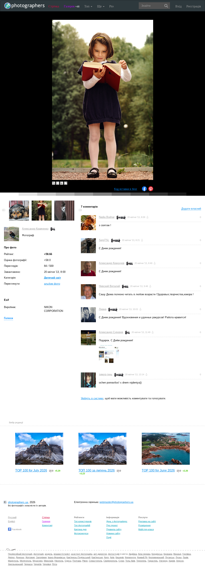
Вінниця (177, 554)
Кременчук (130, 557)
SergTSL (104, 240)
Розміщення (144, 525)
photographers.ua (18, 502)
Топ (87, 6)
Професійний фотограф (20, 554)
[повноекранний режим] (65, 183)
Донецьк (20, 557)
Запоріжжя (41, 557)
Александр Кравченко (35, 228)
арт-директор (100, 554)
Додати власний (191, 208)
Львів (185, 557)
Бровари (168, 554)
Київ (112, 557)
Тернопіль (141, 561)
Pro (111, 6)
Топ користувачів (82, 521)
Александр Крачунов (111, 263)
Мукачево (38, 561)
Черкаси (28, 564)
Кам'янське (97, 557)
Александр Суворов (111, 332)
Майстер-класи (146, 529)
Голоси (8, 318)
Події (108, 537)
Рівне (85, 561)
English (11, 521)
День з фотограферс (116, 521)
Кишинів (120, 557)
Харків (172, 561)
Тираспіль (153, 561)
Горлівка (186, 554)
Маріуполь (13, 561)
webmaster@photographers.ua (116, 502)
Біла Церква (144, 554)
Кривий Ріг (142, 557)
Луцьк (179, 557)
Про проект (112, 525)
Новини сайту (113, 533)
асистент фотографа (81, 554)
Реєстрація (193, 6)
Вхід (178, 6)
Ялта (54, 564)
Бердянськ (157, 554)
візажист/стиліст (62, 554)
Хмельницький (15, 564)
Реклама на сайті (147, 521)
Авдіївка (133, 554)
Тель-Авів (130, 561)
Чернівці (47, 564)
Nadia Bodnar (107, 217)
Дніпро (11, 557)
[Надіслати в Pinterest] (150, 190)
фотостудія (114, 554)
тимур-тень (105, 374)
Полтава (76, 561)
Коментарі (47, 525)
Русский (12, 517)
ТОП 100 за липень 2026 (96, 470)
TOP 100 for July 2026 (31, 470)
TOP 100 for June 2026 (158, 470)
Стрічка (53, 6)
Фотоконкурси (81, 533)
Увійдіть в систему (92, 398)
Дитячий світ (52, 277)
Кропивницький (156, 557)
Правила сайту (114, 529)
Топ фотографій (82, 525)
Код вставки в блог (125, 189)
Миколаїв (48, 561)
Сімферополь (110, 561)
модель (48, 554)
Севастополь (95, 561)
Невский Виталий (109, 286)
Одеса (68, 561)
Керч (106, 557)
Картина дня (80, 529)
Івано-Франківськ (56, 557)
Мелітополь (25, 561)
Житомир (30, 557)
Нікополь (58, 561)
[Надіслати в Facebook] (144, 190)
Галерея (71, 6)
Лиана (102, 309)
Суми (121, 561)
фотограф (38, 554)
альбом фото (52, 283)
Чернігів (37, 564)
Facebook (16, 529)
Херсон (180, 561)
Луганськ (169, 557)
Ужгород (163, 561)
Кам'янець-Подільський (78, 557)
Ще (99, 6)
